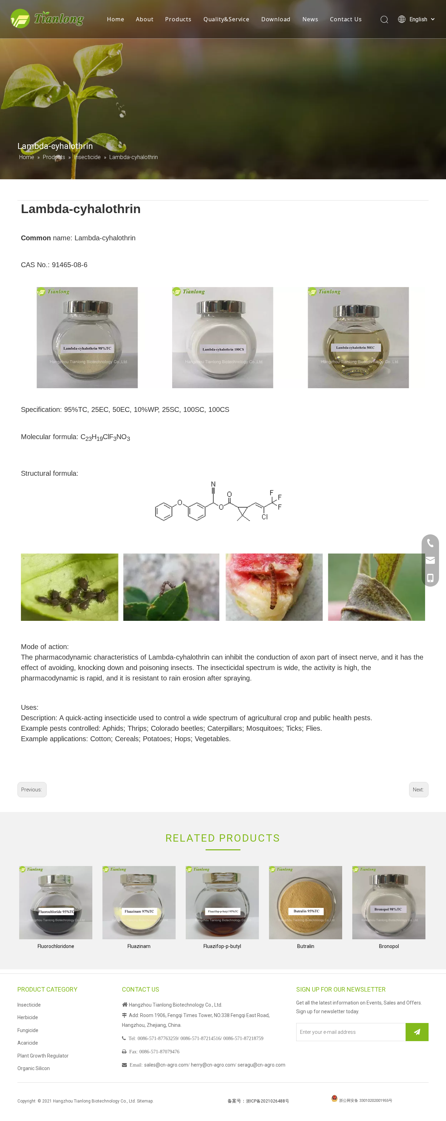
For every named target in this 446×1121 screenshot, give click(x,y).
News (310, 19)
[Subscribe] (417, 1032)
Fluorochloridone (56, 946)
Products (178, 19)
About (144, 19)
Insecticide (29, 1005)
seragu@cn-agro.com (261, 1065)
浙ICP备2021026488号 (267, 1101)
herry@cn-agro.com (213, 1065)
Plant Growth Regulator (43, 1056)
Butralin (305, 946)
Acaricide (27, 1043)
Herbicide (27, 1017)
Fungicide (27, 1030)
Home (115, 19)
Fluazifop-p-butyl (222, 946)
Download (276, 19)
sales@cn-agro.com (166, 1065)
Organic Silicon (33, 1068)
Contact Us (346, 19)
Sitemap (145, 1101)
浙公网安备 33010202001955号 (365, 1100)
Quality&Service (226, 19)
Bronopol (389, 946)
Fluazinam (139, 946)
